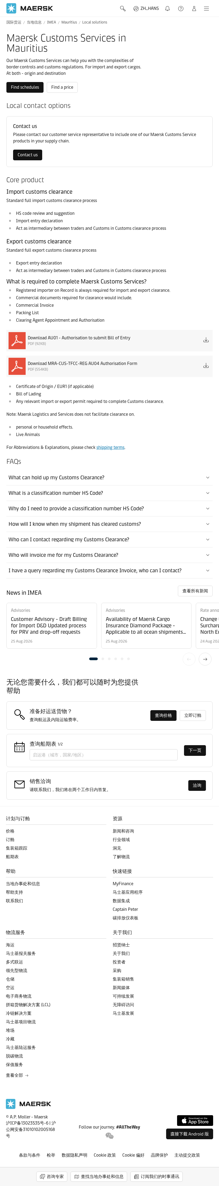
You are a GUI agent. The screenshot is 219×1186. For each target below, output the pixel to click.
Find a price (62, 87)
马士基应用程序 (128, 892)
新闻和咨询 (123, 831)
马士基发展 (123, 1013)
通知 (168, 5)
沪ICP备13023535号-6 (27, 1123)
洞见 (117, 848)
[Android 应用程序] (189, 1134)
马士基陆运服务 (21, 1047)
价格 (10, 831)
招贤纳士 (121, 944)
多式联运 (14, 962)
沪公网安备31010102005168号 (31, 1129)
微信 (109, 1136)
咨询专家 (55, 1176)
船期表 (12, 856)
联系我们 (14, 900)
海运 (10, 944)
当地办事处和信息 (23, 883)
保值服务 (14, 1064)
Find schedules (25, 87)
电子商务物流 (19, 996)
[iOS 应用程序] (195, 1120)
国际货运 (13, 22)
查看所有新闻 (195, 590)
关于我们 (121, 953)
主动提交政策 (187, 1155)
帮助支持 (181, 8)
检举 (51, 1155)
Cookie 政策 (105, 1155)
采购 (117, 970)
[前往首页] (28, 1107)
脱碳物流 (14, 1056)
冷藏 (10, 1038)
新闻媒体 (121, 987)
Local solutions (94, 22)
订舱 (10, 839)
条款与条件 (29, 1155)
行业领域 (121, 839)
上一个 (189, 659)
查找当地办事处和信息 (102, 1176)
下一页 (205, 659)
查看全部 (14, 1075)
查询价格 (163, 715)
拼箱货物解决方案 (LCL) (28, 1004)
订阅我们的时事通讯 (160, 1176)
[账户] (194, 8)
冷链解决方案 (19, 1013)
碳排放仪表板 (125, 917)
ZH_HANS (149, 8)
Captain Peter (125, 909)
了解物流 (121, 856)
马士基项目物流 (21, 1021)
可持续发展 (123, 996)
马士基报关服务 (21, 953)
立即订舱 (192, 715)
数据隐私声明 (74, 1155)
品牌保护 (159, 1155)
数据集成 (121, 900)
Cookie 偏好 (133, 1155)
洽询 (197, 785)
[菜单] (206, 8)
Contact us (28, 154)
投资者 (119, 962)
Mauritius (69, 22)
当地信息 (34, 22)
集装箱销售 (123, 979)
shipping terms (110, 447)
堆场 (10, 1030)
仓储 (10, 979)
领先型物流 (16, 970)
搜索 (123, 8)
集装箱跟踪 (16, 848)
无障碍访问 (123, 1004)
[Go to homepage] (29, 8)
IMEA (51, 22)
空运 (10, 987)
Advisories (20, 610)
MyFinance (123, 883)
